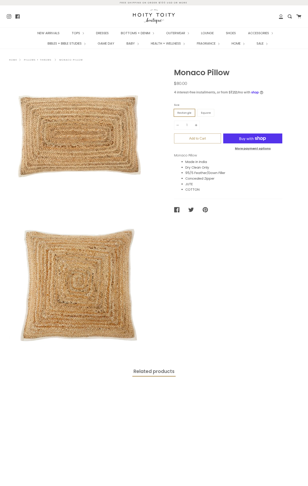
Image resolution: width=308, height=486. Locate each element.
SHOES (231, 33)
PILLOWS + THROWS (37, 59)
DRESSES (102, 33)
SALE (260, 43)
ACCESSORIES (259, 33)
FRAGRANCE (206, 43)
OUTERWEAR (176, 33)
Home (13, 59)
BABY (131, 43)
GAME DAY (106, 43)
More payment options (253, 148)
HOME (236, 43)
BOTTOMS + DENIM (136, 33)
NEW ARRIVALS (48, 33)
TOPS (76, 33)
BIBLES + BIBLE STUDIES (65, 43)
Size (176, 105)
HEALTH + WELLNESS (166, 43)
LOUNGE (207, 33)
